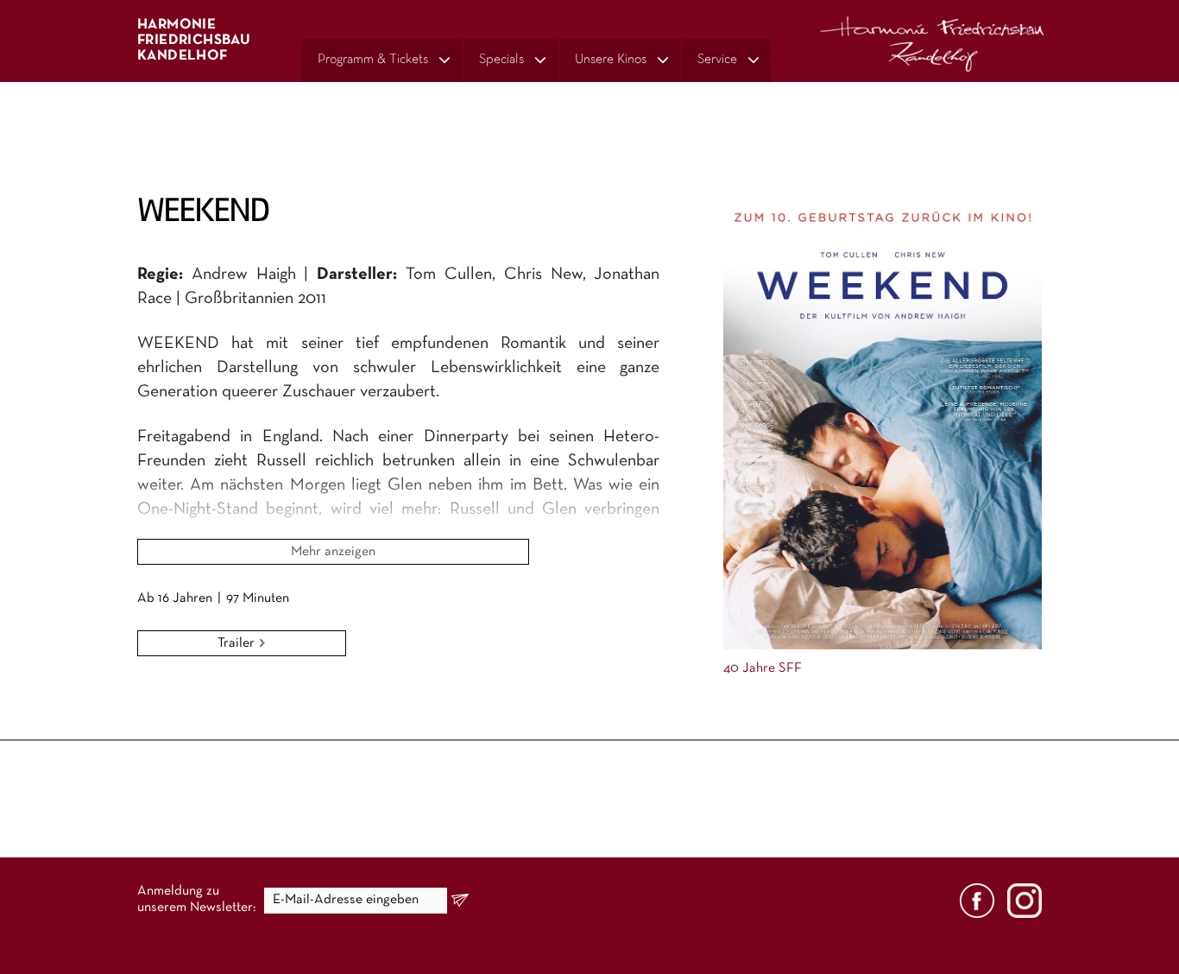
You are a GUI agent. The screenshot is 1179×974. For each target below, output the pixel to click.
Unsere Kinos (610, 60)
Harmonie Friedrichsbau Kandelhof (193, 40)
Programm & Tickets (373, 60)
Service (717, 60)
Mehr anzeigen (333, 552)
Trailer (238, 643)
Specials (501, 60)
